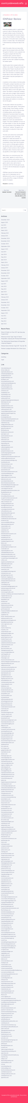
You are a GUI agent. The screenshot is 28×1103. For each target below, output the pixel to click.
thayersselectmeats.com (7, 855)
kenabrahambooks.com (7, 690)
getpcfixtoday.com (6, 428)
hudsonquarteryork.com (7, 993)
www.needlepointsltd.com (8, 932)
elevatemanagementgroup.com (9, 1040)
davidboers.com (5, 876)
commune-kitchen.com (7, 691)
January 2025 (4, 235)
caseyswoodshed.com (6, 833)
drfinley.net (4, 1043)
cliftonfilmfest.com (6, 511)
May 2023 (3, 289)
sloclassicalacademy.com (7, 671)
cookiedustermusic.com (7, 795)
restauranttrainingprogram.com (9, 586)
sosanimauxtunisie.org (7, 441)
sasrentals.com (5, 569)
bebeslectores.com (6, 479)
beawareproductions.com (7, 722)
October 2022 (5, 307)
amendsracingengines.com (8, 912)
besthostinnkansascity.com (8, 1070)
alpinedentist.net (5, 445)
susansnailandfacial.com (7, 893)
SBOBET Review (6, 191)
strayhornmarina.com (6, 676)
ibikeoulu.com (4, 725)
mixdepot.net (4, 962)
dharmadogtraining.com (7, 1060)
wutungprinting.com (6, 771)
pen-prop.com (4, 895)
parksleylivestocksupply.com (8, 620)
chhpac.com (4, 1058)
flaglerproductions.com (7, 678)
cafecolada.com (5, 646)
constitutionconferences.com (8, 838)
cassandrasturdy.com (6, 641)
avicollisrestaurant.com (7, 818)
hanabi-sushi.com (5, 955)
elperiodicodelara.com (7, 372)
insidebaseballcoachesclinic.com (9, 1021)
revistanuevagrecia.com (7, 712)
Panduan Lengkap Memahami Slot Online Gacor (13, 348)
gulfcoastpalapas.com (7, 861)
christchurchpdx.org (6, 688)
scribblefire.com (5, 612)
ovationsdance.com (6, 597)
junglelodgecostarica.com (8, 759)
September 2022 (5, 310)
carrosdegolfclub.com (7, 488)
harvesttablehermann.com (8, 486)
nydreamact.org (5, 422)
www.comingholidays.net (7, 652)
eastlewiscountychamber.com (9, 667)
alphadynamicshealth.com (8, 1030)
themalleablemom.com (7, 735)
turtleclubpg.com (5, 806)
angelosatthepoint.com (7, 827)
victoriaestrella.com (6, 810)
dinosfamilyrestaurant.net (8, 483)
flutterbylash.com (5, 1032)
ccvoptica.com (5, 949)
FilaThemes (14, 1096)
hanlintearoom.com (6, 1034)
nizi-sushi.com (4, 746)
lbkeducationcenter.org (7, 605)
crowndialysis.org (5, 584)
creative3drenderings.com (7, 870)
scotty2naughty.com (6, 716)
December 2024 (5, 238)
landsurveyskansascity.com (8, 919)
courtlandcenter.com (6, 814)
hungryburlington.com (6, 739)
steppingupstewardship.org (8, 947)
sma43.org (4, 940)
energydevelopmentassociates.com (10, 490)
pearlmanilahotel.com (7, 436)
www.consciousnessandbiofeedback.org (11, 970)
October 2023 (5, 275)
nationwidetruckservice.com (8, 804)
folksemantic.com (6, 528)
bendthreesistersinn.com (7, 789)
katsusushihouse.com (6, 703)
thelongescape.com (6, 755)
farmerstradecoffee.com (7, 872)
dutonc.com (4, 754)
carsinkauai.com (5, 1023)
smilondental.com (6, 565)
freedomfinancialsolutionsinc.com (10, 908)
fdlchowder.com (5, 930)
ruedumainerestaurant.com (8, 707)
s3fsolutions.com (5, 494)
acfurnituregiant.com (6, 387)
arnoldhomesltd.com (6, 507)
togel (2, 359)
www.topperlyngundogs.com (8, 900)
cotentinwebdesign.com (7, 473)
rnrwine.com (4, 1047)
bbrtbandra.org (5, 430)
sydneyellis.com (5, 582)
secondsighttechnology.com (8, 571)
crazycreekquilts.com (6, 684)
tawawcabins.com (5, 526)
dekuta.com (4, 959)
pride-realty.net (5, 1028)
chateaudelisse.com (6, 454)
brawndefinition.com (6, 680)
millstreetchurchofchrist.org (8, 1025)
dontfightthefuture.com (7, 505)
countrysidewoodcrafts (12, 3)
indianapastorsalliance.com (8, 829)
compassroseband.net (7, 846)
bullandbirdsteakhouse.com (8, 934)
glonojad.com (4, 710)
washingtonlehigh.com (7, 951)
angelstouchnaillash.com (7, 562)
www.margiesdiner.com (7, 929)
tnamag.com (4, 851)
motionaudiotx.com (6, 1062)
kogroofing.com (5, 443)
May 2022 (3, 321)
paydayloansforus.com (7, 405)
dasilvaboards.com (6, 673)
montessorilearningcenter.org (8, 1011)
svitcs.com (4, 842)
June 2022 (4, 318)
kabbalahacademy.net (6, 564)
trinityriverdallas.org (6, 607)
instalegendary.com (6, 417)
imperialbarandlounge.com (8, 513)
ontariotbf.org (5, 415)
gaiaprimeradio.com (6, 750)
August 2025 (4, 222)
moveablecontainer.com (7, 468)
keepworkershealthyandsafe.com (9, 419)
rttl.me (3, 1064)
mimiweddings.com (6, 1068)
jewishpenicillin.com (6, 590)
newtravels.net (5, 404)
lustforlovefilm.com (6, 695)
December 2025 (5, 219)
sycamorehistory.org (6, 966)
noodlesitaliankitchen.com (8, 421)
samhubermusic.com (6, 1075)
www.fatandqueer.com (7, 915)
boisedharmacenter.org (7, 622)
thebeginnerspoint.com (7, 650)
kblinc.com (4, 543)
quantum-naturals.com (7, 1009)
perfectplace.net (5, 609)
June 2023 (4, 286)
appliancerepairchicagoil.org (8, 413)
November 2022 (5, 305)
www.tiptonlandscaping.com (8, 946)
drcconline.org (4, 819)
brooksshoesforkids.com (7, 853)
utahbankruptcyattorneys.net (8, 518)
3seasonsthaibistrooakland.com (9, 611)
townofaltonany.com (6, 778)
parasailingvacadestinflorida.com (9, 1026)
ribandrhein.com (5, 599)
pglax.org (3, 780)
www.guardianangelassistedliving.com (11, 1000)
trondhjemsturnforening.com (8, 1002)
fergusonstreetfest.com (7, 1013)
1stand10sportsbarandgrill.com (9, 558)
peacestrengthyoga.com (7, 906)
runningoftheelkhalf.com (7, 902)
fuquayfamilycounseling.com (8, 1051)
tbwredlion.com (5, 1006)
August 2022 (4, 313)
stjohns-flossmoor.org (7, 791)
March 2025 (4, 230)
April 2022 (4, 323)
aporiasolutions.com (6, 857)
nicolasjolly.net (5, 697)
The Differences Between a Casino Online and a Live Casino (20, 194)
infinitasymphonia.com (7, 699)
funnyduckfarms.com (6, 1036)
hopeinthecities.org (6, 635)
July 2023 (3, 283)
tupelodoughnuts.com (7, 550)
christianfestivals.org (6, 761)
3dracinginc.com (5, 658)
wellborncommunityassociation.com (10, 456)
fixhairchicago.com (6, 834)
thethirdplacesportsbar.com (8, 983)
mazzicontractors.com (7, 981)
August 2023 (4, 281)
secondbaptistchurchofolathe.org (10, 1055)
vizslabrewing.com (6, 535)
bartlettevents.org (6, 466)
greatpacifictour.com (6, 808)
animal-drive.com (5, 850)
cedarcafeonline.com (6, 385)
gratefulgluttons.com (7, 637)
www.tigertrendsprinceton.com (9, 897)
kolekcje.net (4, 601)
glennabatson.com (6, 675)
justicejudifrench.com (6, 731)
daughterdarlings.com (6, 377)
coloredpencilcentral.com (7, 509)
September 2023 (5, 278)
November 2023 (5, 273)
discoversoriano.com (6, 648)
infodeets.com (5, 379)
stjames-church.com (6, 714)
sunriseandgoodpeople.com (8, 786)
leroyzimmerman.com (6, 1041)
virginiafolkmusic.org (6, 596)
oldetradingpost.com (6, 475)
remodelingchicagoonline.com (9, 942)
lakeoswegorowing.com (7, 1049)
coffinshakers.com (6, 727)
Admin (16, 15)
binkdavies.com (5, 686)
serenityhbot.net (5, 889)
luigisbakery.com (5, 953)
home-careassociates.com (8, 616)
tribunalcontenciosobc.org (8, 669)
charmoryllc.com (5, 656)
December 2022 (5, 302)
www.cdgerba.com (6, 996)
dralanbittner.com (5, 537)
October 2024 (5, 243)
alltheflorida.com (5, 1019)
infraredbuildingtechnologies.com (9, 484)
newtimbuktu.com (6, 394)
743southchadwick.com (7, 500)
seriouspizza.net (5, 844)
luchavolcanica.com (6, 801)
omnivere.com (4, 390)
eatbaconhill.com (5, 398)
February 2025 (5, 233)
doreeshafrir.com (5, 718)
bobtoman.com (5, 439)
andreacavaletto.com (6, 618)
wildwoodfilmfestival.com (8, 458)
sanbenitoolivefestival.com (8, 643)
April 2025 (4, 227)
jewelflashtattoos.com (7, 426)
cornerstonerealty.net (7, 968)
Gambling (10, 183)
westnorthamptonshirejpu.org (9, 460)
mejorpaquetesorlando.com (8, 556)
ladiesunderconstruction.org (8, 477)
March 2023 (4, 294)
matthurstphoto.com (6, 1017)
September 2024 (5, 246)
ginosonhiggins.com (6, 769)
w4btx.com (4, 560)
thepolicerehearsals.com (7, 663)
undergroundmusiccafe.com (8, 1073)
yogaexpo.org (4, 614)
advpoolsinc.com (5, 825)
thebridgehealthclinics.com (8, 863)
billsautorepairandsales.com (8, 1008)
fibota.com (4, 994)
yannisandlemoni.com (6, 539)
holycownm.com (5, 802)
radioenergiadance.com (7, 447)
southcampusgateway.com (8, 452)
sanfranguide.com (5, 654)
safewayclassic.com (6, 409)
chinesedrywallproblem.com (8, 787)
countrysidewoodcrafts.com (8, 411)
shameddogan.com (6, 866)
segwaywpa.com (5, 859)
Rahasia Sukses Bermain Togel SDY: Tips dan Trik (13, 346)
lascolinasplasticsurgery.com (8, 936)
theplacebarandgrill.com (7, 821)
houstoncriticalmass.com (7, 659)
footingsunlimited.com (7, 923)
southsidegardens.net (6, 977)
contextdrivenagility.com (7, 723)
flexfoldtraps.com (6, 910)
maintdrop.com (5, 437)
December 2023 (5, 270)
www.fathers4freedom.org (8, 898)
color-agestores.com (6, 624)
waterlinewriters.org (6, 865)
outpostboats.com (6, 631)
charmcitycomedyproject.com (8, 720)
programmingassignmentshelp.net (10, 400)
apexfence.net (5, 1077)
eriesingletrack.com (6, 545)
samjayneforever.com (6, 1015)
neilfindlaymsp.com (6, 816)
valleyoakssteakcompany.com (9, 831)
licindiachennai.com (6, 375)
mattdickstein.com (6, 880)
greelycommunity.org (6, 705)
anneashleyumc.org (6, 917)
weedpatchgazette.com (7, 541)
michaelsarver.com (6, 573)
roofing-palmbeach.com (7, 503)
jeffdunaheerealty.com (7, 904)
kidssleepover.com (6, 402)
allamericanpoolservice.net (8, 588)
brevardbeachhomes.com (7, 496)
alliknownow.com (5, 665)
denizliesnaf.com (5, 836)
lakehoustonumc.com (6, 883)
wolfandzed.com (5, 957)
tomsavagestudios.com (7, 592)
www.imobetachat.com (7, 878)
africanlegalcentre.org (7, 701)
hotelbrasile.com (5, 462)
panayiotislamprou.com (7, 451)
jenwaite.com (4, 1038)
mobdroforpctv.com (6, 639)
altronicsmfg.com (5, 396)
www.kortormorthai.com (7, 914)
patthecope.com (5, 840)
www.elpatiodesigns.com (7, 991)
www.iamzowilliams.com (7, 972)
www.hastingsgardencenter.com (9, 974)
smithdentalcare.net (6, 1072)
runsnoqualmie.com (6, 925)
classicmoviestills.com (7, 644)
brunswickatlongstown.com (8, 740)
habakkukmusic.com (6, 885)
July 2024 (3, 251)
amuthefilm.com (5, 693)
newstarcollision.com (6, 567)
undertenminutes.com (7, 389)
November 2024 (5, 241)
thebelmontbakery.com (7, 407)
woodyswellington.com (7, 987)
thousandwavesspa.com (7, 812)
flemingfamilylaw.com (7, 1045)
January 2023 (4, 299)
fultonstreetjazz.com (7, 464)
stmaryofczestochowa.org (8, 729)
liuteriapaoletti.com (6, 784)
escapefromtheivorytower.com (9, 498)
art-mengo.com (5, 748)
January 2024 (4, 267)
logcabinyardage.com (6, 874)
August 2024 (4, 249)
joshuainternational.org (7, 891)
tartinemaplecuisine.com (7, 742)
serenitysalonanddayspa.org (8, 383)
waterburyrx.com (5, 823)
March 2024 (4, 262)
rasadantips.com (5, 392)
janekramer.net (5, 744)
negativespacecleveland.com (8, 782)
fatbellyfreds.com (6, 989)
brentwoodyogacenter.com (8, 944)
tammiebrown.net (5, 752)
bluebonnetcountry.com (7, 432)
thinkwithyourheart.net (7, 516)
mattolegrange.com (6, 757)
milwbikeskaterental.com (7, 774)
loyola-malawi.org (6, 627)
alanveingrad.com (5, 767)
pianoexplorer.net (5, 976)
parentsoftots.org (6, 868)
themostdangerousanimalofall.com (10, 661)
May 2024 (3, 257)
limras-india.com (5, 370)
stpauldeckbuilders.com (7, 921)
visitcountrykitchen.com (7, 763)
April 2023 (4, 291)
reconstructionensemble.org (8, 797)
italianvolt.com (5, 532)
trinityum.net (4, 979)
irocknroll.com (5, 520)
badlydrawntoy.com (6, 882)
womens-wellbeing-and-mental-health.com (12, 594)
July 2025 (3, 225)
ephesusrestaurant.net (7, 985)
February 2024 (5, 265)
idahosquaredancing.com (7, 524)
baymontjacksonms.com (7, 776)
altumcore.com (5, 848)
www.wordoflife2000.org (7, 522)
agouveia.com (4, 1053)
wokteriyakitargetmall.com (8, 579)
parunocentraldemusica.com (8, 998)
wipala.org (4, 626)
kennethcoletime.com (7, 737)
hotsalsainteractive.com (7, 381)
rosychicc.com (4, 629)
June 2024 (4, 254)
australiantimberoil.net (7, 481)
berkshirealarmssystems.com (8, 533)
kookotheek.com (5, 449)
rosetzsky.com (5, 708)
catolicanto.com (5, 603)
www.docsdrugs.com (6, 927)
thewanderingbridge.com (7, 733)
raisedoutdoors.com (6, 515)
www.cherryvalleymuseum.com (9, 471)
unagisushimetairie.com (7, 424)
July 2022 (3, 315)
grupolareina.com (5, 469)
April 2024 (4, 259)
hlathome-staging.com (7, 577)
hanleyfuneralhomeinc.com (8, 554)
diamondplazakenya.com (7, 1004)
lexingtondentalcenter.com (8, 580)
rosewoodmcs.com (6, 964)
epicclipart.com (5, 434)
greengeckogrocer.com (7, 575)
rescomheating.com (6, 1066)
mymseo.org (4, 1057)
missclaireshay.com (6, 368)
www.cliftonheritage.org (7, 938)
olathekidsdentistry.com (7, 552)
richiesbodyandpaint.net (7, 373)
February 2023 (5, 297)
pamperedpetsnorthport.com (8, 547)
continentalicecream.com (7, 682)
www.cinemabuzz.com (7, 961)
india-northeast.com (6, 501)
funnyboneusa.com (6, 793)
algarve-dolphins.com (6, 765)
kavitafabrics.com (5, 799)
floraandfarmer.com (6, 492)
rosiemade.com (5, 548)
